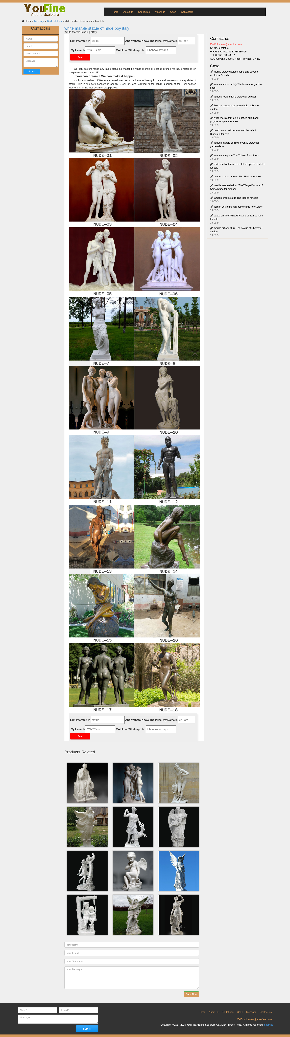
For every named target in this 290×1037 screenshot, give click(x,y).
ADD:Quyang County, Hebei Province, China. (235, 58)
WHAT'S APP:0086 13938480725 (228, 51)
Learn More (88, 783)
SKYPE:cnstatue (219, 47)
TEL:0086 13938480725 (223, 55)
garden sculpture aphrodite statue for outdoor (238, 206)
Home (115, 11)
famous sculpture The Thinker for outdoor (236, 155)
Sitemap (268, 1024)
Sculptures (144, 11)
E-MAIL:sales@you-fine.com (226, 44)
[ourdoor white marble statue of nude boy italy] (134, 193)
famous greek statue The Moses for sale (236, 197)
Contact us (187, 11)
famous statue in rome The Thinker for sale (237, 176)
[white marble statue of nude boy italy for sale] (134, 608)
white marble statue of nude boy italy (96, 28)
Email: (256, 1019)
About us (128, 11)
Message (160, 11)
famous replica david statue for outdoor (235, 96)
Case (173, 11)
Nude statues (54, 21)
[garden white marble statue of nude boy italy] (134, 401)
